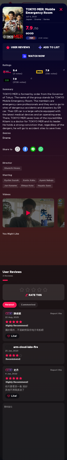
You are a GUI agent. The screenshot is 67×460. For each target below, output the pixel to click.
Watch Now (36, 56)
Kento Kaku (29, 180)
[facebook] (25, 149)
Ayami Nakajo (46, 180)
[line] (33, 149)
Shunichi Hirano (12, 168)
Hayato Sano (44, 186)
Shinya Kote (27, 186)
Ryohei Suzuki (11, 180)
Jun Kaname (10, 186)
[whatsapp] (40, 149)
